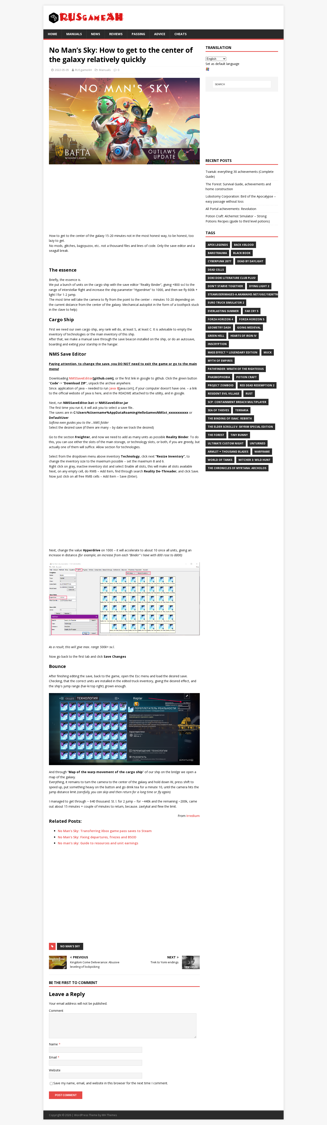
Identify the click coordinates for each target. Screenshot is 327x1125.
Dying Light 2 (259, 286)
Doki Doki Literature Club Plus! (232, 278)
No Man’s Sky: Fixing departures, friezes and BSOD (97, 837)
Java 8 (114, 388)
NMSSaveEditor (81, 378)
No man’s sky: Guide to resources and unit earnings (98, 843)
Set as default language (222, 64)
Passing (138, 34)
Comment (56, 1010)
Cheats (180, 34)
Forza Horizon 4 (220, 319)
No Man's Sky (70, 946)
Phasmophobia (219, 377)
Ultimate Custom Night (226, 443)
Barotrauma (217, 253)
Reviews (116, 34)
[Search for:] (242, 84)
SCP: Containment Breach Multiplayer (237, 402)
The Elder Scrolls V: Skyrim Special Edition (240, 427)
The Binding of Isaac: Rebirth (230, 418)
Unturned (257, 443)
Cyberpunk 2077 (219, 261)
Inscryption (217, 344)
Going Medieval (249, 327)
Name (54, 1044)
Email (53, 1057)
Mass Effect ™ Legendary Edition (232, 352)
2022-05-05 (62, 70)
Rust (249, 393)
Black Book (241, 253)
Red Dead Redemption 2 (257, 385)
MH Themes (109, 1115)
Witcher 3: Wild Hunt (254, 460)
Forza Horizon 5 (251, 319)
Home (52, 34)
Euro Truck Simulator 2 (226, 302)
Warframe (262, 452)
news (95, 34)
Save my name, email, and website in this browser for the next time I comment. (110, 1083)
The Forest (216, 435)
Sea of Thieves (218, 410)
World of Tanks (220, 460)
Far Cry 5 (251, 311)
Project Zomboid (221, 385)
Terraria (241, 410)
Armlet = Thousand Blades (228, 452)
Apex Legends (218, 245)
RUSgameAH (83, 70)
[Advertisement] (124, 200)
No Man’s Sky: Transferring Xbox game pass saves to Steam (105, 831)
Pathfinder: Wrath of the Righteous (236, 369)
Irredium (193, 816)
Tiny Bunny (239, 435)
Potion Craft (246, 377)
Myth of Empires (220, 361)
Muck (268, 352)
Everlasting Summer (223, 311)
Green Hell (216, 336)
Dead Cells (216, 270)
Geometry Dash (219, 327)
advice (159, 34)
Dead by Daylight (250, 261)
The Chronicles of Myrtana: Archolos (237, 468)
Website (55, 1070)
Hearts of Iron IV (243, 336)
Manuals (74, 34)
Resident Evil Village (223, 393)
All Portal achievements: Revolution (231, 209)
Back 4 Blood (244, 245)
